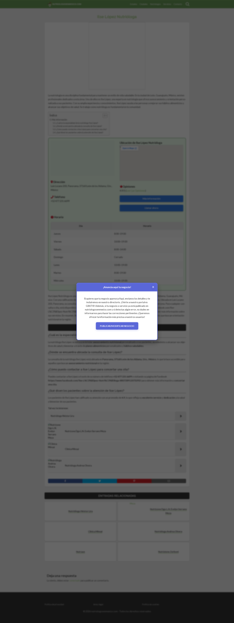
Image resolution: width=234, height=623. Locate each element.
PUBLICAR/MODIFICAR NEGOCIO (117, 326)
